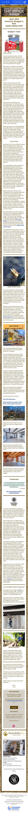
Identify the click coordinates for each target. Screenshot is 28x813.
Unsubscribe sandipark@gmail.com (14, 799)
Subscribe (14, 707)
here (19, 590)
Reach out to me (8, 317)
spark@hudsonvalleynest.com (15, 803)
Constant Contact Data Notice (17, 801)
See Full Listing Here (9, 399)
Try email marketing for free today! (14, 810)
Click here (9, 579)
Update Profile (7, 801)
